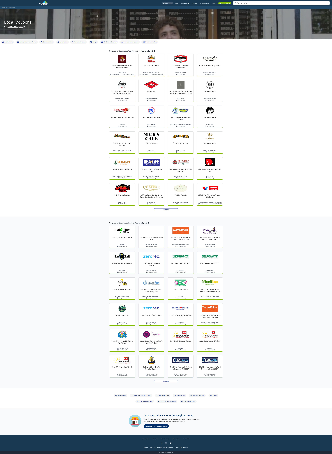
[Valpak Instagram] (166, 442)
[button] (204, 3)
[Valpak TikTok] (170, 442)
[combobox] (281, 3)
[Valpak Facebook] (161, 442)
